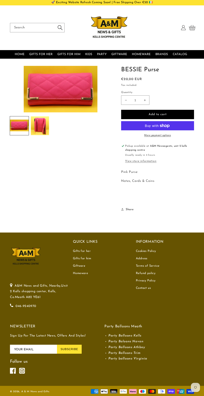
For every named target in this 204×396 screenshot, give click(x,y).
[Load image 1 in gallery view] (19, 125)
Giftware (79, 265)
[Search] (60, 27)
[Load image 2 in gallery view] (40, 125)
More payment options (157, 135)
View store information (140, 161)
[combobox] (37, 27)
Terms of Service (147, 265)
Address (141, 258)
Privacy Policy (146, 280)
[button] (192, 27)
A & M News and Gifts (35, 391)
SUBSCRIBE (69, 349)
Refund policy (145, 273)
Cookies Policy (146, 251)
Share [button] (129, 209)
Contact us (143, 288)
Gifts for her (82, 251)
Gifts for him (82, 258)
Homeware (80, 273)
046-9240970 (26, 306)
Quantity (126, 92)
